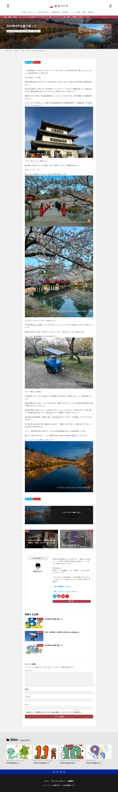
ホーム (46, 781)
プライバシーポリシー (58, 781)
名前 (27, 689)
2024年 (30, 31)
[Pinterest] (36, 62)
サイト (27, 704)
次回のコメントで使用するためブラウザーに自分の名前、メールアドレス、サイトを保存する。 (54, 712)
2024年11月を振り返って (41, 763)
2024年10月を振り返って (68, 763)
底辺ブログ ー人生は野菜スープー (64, 785)
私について (32, 12)
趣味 (84, 12)
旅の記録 (65, 12)
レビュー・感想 (75, 12)
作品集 (24, 12)
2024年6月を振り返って (54, 645)
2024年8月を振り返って (54, 619)
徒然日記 (90, 12)
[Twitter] (28, 62)
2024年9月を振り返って (93, 763)
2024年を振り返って (12, 763)
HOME (9, 50)
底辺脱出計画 (55, 12)
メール (27, 696)
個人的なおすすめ (43, 12)
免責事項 (71, 781)
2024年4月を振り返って (39, 51)
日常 (22, 51)
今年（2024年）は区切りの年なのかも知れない (62, 632)
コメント (28, 670)
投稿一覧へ (71, 601)
